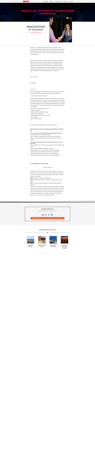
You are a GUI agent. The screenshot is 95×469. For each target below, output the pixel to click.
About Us (71, 1)
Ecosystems (45, 1)
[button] (25, 243)
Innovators (51, 1)
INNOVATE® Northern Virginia (64, 247)
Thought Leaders (58, 1)
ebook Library (65, 1)
